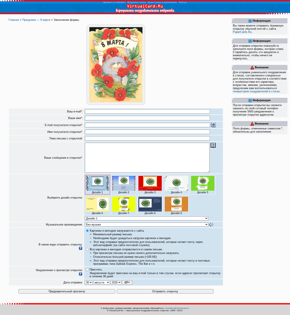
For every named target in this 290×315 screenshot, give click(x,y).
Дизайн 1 (97, 192)
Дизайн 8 (150, 213)
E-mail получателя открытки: (64, 125)
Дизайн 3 (150, 192)
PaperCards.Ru (242, 32)
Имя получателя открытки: (65, 131)
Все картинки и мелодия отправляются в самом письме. (126, 249)
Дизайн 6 (97, 213)
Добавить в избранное (114, 2)
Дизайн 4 (176, 192)
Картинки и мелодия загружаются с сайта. (117, 230)
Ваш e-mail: (75, 111)
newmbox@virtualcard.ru (177, 308)
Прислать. (96, 269)
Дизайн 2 (123, 192)
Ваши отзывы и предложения (162, 2)
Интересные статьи (136, 2)
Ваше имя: (75, 118)
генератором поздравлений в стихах (256, 91)
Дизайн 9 (176, 213)
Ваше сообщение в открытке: (63, 157)
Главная (13, 19)
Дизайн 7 (123, 213)
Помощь (183, 2)
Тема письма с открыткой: (66, 138)
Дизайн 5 (202, 192)
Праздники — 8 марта (36, 19)
